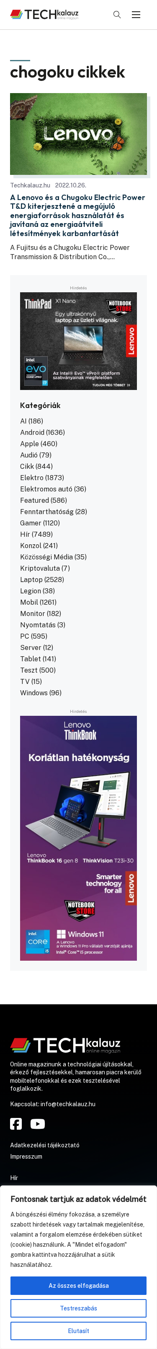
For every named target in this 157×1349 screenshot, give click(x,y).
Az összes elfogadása (79, 1285)
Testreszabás (78, 1308)
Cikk (27, 466)
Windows (34, 693)
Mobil (29, 602)
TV (25, 682)
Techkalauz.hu (30, 185)
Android (32, 433)
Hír (25, 534)
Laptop (31, 580)
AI (23, 421)
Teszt (29, 670)
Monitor (32, 614)
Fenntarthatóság (47, 512)
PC (24, 636)
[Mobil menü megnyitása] (136, 14)
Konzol (30, 546)
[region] (78, 1267)
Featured (34, 500)
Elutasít (78, 1331)
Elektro (32, 478)
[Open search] (117, 15)
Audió (29, 455)
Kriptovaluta (40, 568)
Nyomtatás (38, 625)
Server (30, 648)
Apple (29, 444)
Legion (30, 591)
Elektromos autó (46, 489)
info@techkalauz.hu (68, 1104)
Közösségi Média (46, 557)
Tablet (30, 659)
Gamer (30, 523)
